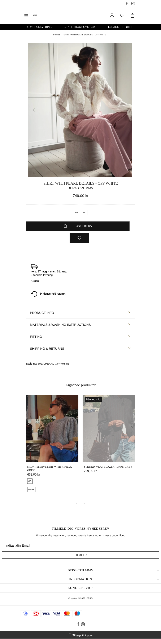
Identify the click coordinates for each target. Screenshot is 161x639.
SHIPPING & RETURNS (47, 348)
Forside (56, 35)
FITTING (36, 336)
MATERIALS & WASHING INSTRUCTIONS (60, 324)
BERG (90, 598)
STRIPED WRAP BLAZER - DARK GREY (108, 466)
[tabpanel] (52, 448)
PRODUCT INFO (42, 312)
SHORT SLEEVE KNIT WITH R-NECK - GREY (50, 468)
